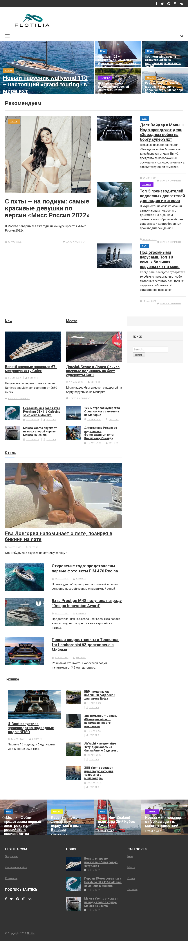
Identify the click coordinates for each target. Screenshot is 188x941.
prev (3, 817)
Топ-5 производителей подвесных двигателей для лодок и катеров (162, 196)
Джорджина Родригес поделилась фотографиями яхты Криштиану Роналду (100, 433)
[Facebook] (156, 3)
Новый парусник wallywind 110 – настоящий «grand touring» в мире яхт (45, 84)
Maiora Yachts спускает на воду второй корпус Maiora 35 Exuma (40, 431)
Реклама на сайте (16, 867)
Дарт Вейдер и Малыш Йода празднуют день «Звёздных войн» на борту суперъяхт (162, 132)
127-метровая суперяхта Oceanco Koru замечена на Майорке (102, 411)
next (185, 817)
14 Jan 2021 (149, 301)
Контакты (11, 878)
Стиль (8, 70)
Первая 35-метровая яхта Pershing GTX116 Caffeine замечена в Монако (41, 411)
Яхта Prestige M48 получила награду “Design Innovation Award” (87, 603)
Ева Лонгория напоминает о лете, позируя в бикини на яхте (58, 536)
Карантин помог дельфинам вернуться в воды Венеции (66, 823)
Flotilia (31, 933)
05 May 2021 (149, 178)
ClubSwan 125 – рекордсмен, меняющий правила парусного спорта (117, 60)
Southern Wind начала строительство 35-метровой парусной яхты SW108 (163, 61)
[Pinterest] (168, 3)
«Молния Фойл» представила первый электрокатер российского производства (22, 825)
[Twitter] (162, 3)
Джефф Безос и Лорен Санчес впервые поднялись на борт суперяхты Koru (93, 371)
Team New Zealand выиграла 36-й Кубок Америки (116, 821)
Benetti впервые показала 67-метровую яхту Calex (31, 369)
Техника (105, 78)
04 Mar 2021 (149, 239)
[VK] (181, 3)
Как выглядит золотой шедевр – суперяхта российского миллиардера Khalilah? (164, 88)
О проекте (11, 856)
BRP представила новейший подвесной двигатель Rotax (113, 87)
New (102, 51)
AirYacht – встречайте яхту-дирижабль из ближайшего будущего (101, 747)
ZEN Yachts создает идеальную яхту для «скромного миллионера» (98, 773)
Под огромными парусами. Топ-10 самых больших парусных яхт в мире (160, 259)
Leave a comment (76, 242)
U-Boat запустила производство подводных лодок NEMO (31, 728)
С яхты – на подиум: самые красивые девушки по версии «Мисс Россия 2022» (47, 208)
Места (71, 321)
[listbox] (94, 817)
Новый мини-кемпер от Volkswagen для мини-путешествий (163, 821)
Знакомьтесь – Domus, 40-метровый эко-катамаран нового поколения (100, 721)
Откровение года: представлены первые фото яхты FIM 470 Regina (85, 568)
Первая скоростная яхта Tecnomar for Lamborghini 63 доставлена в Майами (85, 644)
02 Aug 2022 (14, 242)
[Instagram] (175, 3)
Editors (33, 378)
